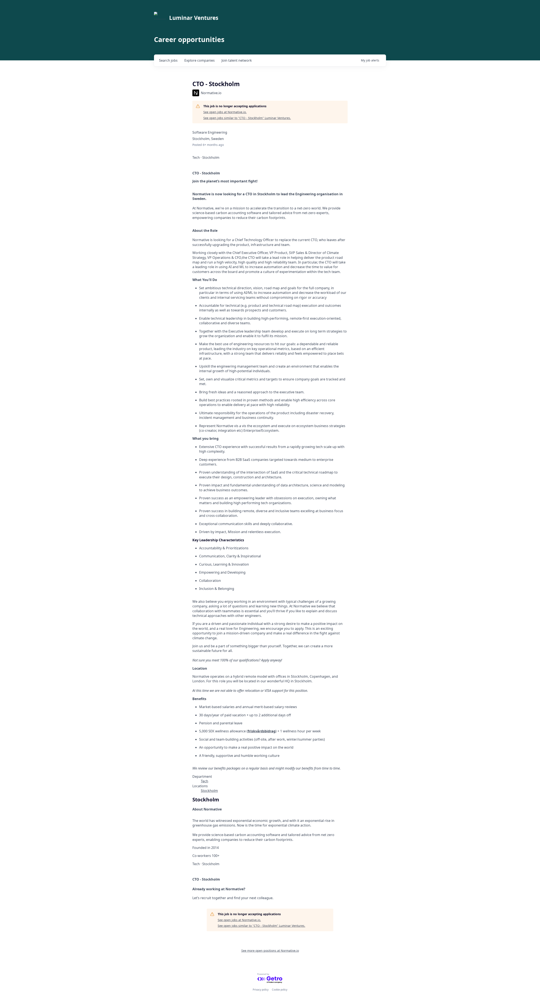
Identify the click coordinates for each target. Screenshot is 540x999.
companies (199, 60)
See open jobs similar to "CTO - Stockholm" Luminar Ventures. (247, 118)
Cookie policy (279, 989)
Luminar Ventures (193, 18)
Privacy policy (261, 989)
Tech (204, 781)
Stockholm (209, 790)
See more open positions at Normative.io (270, 951)
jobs (168, 60)
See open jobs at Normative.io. (225, 112)
